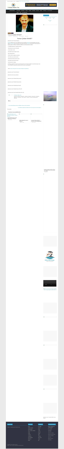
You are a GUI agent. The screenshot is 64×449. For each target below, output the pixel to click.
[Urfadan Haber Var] (8, 11)
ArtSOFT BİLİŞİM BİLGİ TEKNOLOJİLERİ (17, 445)
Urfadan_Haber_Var (15, 36)
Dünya (27, 10)
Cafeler (29, 433)
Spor (20, 12)
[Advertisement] (50, 241)
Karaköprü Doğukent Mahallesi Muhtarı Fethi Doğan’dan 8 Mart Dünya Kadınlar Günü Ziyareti (49, 170)
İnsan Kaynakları (30, 437)
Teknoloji (44, 10)
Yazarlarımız (29, 436)
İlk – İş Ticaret (50, 428)
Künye (29, 426)
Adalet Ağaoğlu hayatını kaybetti (23, 121)
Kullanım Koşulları (30, 427)
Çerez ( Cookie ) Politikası (31, 430)
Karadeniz (12, 43)
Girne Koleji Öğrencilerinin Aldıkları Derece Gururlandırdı (19, 105)
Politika (37, 10)
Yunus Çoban (26, 36)
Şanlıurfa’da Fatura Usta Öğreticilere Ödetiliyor (12, 118)
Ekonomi (33, 10)
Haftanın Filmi (24, 12)
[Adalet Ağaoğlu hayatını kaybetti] (24, 114)
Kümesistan (49, 430)
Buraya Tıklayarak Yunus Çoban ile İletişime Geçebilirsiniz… (19, 68)
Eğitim (41, 10)
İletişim (29, 440)
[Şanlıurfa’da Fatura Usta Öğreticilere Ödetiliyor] (13, 114)
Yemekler (29, 434)
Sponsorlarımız (12, 10)
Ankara (28, 43)
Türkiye (30, 10)
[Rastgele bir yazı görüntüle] (56, 11)
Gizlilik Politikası (30, 429)
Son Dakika (18, 10)
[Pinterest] (8, 100)
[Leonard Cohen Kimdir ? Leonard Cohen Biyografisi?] (36, 114)
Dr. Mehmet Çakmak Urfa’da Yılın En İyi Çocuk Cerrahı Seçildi (30, 107)
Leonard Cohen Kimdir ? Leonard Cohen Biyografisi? (36, 121)
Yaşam (18, 12)
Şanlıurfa (22, 10)
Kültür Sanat (49, 10)
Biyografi (9, 33)
